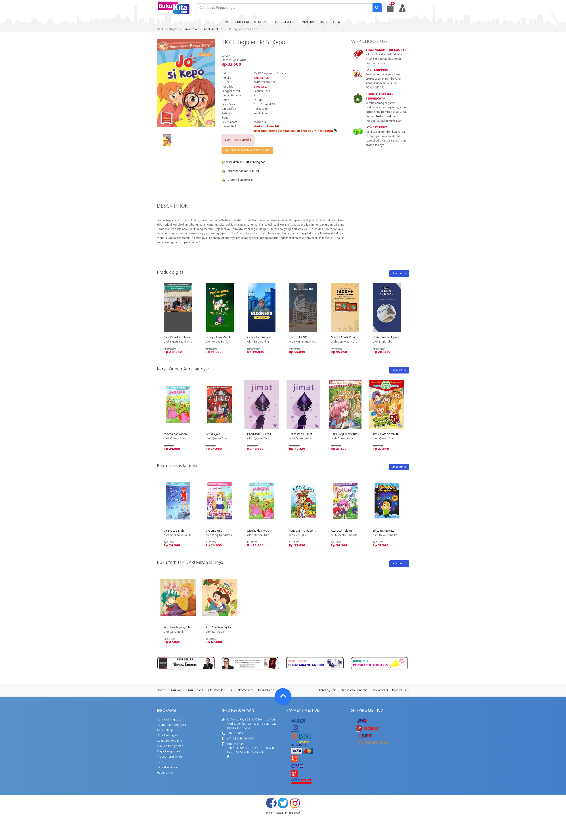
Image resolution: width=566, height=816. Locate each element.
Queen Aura (262, 77)
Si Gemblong (213, 530)
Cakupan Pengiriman (170, 740)
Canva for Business (259, 337)
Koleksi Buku (400, 690)
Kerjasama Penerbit (354, 690)
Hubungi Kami (166, 772)
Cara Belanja (165, 730)
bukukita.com (291, 813)
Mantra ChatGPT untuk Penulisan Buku (356, 337)
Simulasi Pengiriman (170, 746)
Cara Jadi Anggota (169, 719)
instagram (294, 802)
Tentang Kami (328, 690)
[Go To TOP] (283, 696)
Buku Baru (175, 690)
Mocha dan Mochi (175, 434)
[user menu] (402, 8)
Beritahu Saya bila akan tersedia (249, 150)
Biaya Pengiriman (168, 751)
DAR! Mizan (262, 86)
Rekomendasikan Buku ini (242, 171)
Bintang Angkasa (383, 530)
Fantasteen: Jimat (300, 434)
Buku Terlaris (194, 690)
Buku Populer (215, 690)
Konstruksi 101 (298, 337)
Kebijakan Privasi (168, 767)
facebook (271, 802)
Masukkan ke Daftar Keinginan (245, 162)
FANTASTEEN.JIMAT (260, 434)
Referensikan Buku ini (239, 179)
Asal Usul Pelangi (341, 530)
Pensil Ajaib (212, 434)
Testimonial (383, 116)
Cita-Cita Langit (174, 530)
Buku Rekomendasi (241, 690)
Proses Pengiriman (169, 756)
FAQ (160, 762)
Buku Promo (266, 690)
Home (161, 690)
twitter (283, 802)
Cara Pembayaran (168, 735)
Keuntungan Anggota (171, 725)
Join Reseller (379, 690)
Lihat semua (399, 273)
